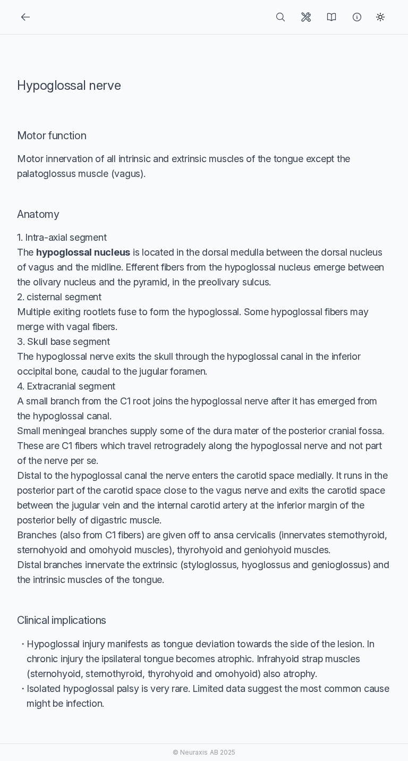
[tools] (308, 17)
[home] (283, 17)
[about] (359, 17)
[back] (27, 17)
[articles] (333, 17)
